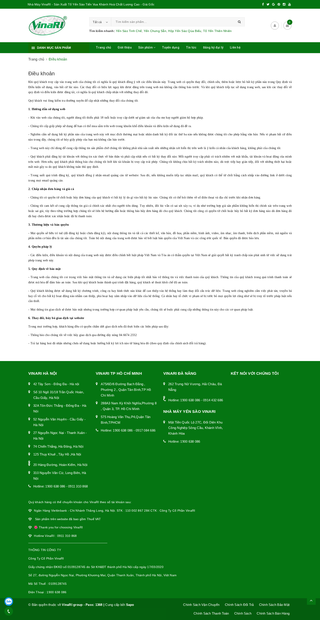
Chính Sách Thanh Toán (211, 613)
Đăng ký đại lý (213, 47)
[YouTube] (289, 4)
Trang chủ (103, 47)
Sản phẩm (145, 47)
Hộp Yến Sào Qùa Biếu (184, 31)
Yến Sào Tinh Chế (129, 31)
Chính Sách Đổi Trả (239, 605)
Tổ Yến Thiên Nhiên (217, 31)
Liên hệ (235, 47)
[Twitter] (268, 4)
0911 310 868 (78, 486)
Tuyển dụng (170, 47)
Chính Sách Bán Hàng (273, 613)
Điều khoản (41, 73)
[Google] (273, 4)
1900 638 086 (55, 486)
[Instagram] (284, 4)
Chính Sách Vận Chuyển (201, 605)
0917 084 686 (145, 430)
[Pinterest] (279, 4)
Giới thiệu (125, 47)
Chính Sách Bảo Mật (274, 605)
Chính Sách (243, 613)
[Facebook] (263, 4)
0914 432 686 (213, 400)
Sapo (130, 605)
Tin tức (191, 47)
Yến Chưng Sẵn (155, 31)
